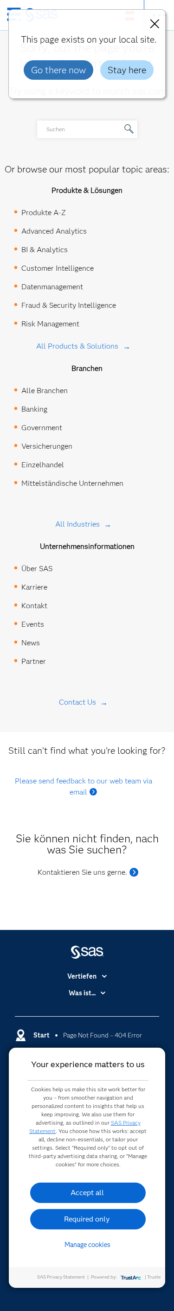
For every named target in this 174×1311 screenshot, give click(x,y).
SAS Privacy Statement (61, 1277)
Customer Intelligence (57, 268)
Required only (87, 1219)
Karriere (34, 587)
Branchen (87, 368)
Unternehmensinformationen (87, 546)
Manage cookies (87, 1245)
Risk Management (50, 323)
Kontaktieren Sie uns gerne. (82, 872)
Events (32, 624)
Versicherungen (46, 446)
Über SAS (36, 568)
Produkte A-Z (43, 212)
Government (41, 427)
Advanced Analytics (54, 231)
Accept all (87, 1192)
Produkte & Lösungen (87, 190)
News (30, 642)
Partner (33, 661)
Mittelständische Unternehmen (72, 483)
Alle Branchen (44, 390)
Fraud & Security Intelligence (68, 305)
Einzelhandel (42, 464)
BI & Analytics (44, 249)
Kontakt (34, 605)
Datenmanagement (52, 286)
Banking (34, 409)
